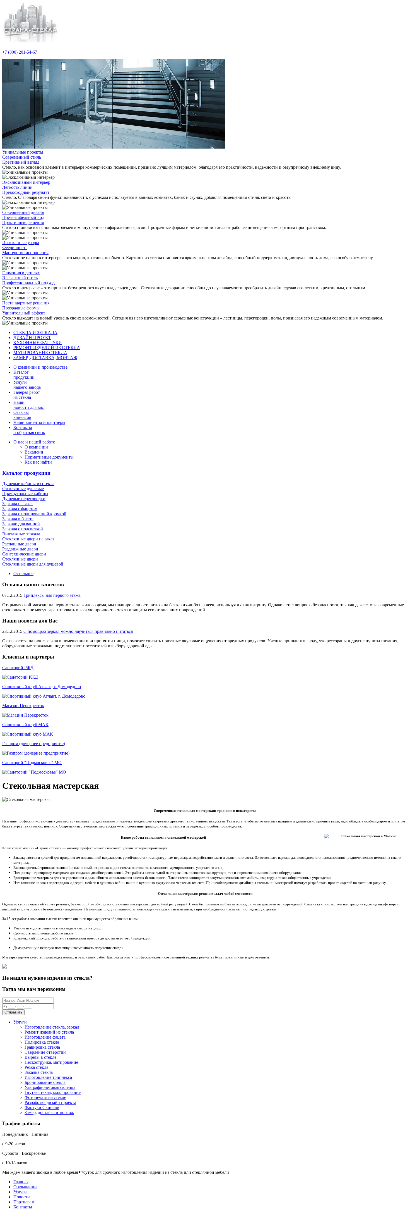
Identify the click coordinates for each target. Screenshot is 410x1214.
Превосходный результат (25, 192)
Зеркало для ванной (21, 523)
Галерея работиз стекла (26, 395)
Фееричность (14, 247)
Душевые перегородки (23, 498)
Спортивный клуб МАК (25, 724)
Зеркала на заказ (17, 503)
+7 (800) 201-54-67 (19, 52)
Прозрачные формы (21, 308)
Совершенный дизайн (23, 212)
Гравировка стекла (42, 1047)
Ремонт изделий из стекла (49, 1032)
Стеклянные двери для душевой (32, 564)
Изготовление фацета (45, 1037)
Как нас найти (38, 462)
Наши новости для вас (28, 405)
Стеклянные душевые (23, 488)
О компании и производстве (40, 367)
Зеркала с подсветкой (22, 528)
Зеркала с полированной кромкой (34, 513)
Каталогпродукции (24, 375)
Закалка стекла (39, 1072)
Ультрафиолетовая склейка (50, 1087)
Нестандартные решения (25, 302)
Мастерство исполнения (25, 252)
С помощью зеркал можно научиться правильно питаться (78, 631)
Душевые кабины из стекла (28, 483)
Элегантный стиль (20, 277)
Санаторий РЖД (17, 667)
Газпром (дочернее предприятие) (33, 743)
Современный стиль (21, 157)
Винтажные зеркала (21, 533)
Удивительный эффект (23, 313)
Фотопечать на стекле (45, 1097)
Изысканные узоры (20, 242)
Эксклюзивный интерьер (26, 182)
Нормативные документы (49, 457)
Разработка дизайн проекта (50, 1102)
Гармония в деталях (21, 272)
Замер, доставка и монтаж (49, 1112)
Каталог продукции (26, 473)
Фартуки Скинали (42, 1107)
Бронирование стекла (45, 1082)
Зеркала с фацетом (19, 508)
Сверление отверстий (45, 1052)
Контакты (22, 1207)
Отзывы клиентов (22, 415)
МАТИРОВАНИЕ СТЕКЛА (40, 352)
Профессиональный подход (28, 282)
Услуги (20, 1022)
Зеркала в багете (17, 518)
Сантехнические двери (24, 554)
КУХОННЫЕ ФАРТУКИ (37, 342)
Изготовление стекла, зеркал (52, 1027)
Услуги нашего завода (27, 385)
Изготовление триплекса (48, 1077)
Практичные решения (23, 222)
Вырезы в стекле (40, 1057)
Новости (21, 1196)
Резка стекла (36, 1067)
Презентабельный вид (23, 217)
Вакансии (34, 452)
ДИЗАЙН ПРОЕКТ (32, 337)
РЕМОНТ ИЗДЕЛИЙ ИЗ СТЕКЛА (46, 347)
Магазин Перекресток (23, 705)
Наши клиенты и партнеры (39, 422)
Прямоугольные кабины (25, 493)
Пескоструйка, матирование (51, 1062)
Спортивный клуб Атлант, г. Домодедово (41, 686)
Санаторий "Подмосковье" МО (32, 762)
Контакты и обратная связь (29, 430)
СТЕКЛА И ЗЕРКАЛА (35, 332)
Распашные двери (19, 544)
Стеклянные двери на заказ (28, 538)
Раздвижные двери (20, 549)
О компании (36, 447)
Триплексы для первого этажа (52, 595)
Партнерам (23, 1201)
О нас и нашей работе (34, 442)
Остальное (23, 573)
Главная (20, 1181)
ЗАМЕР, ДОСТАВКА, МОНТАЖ (45, 357)
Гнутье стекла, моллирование (53, 1092)
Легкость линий (17, 187)
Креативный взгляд (20, 162)
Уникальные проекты (22, 152)
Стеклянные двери (20, 559)
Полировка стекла (42, 1042)
